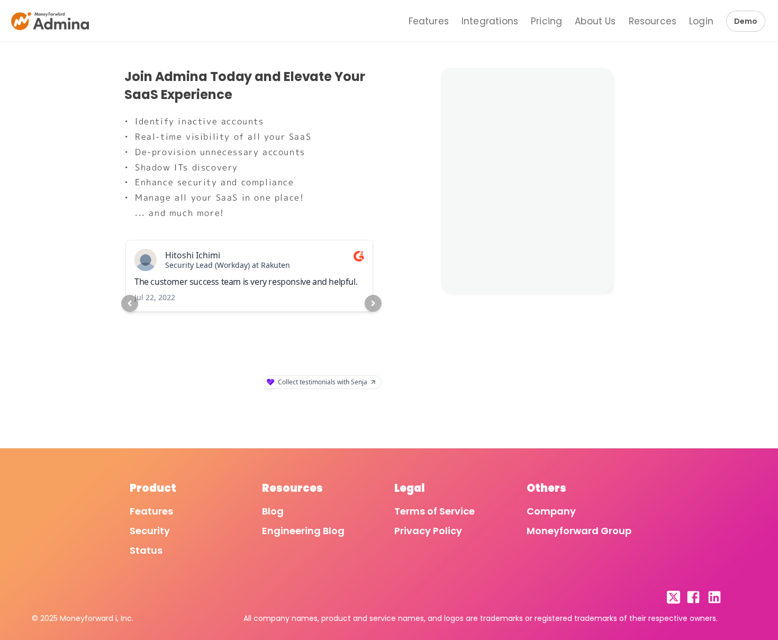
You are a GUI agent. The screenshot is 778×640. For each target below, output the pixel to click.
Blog (273, 511)
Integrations (490, 21)
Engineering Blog (303, 530)
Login (701, 21)
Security (150, 530)
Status (146, 550)
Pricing (546, 21)
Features (429, 21)
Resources (653, 21)
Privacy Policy (428, 530)
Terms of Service (434, 511)
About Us (595, 21)
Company (551, 511)
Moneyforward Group (579, 530)
